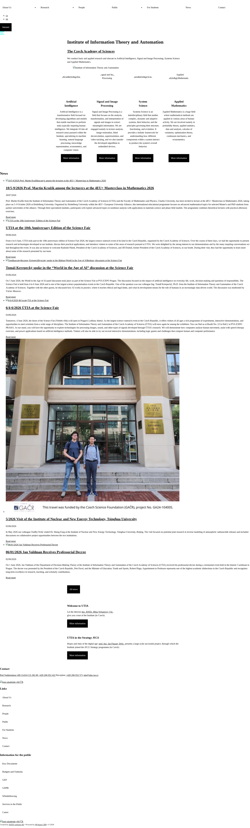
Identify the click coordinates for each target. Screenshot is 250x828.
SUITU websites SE (16, 825)
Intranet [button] (5, 27)
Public (115, 7)
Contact (221, 7)
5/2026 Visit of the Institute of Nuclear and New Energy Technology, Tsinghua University (71, 519)
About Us (6, 7)
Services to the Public (12, 804)
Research (45, 7)
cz (7, 15)
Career (5, 812)
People (82, 7)
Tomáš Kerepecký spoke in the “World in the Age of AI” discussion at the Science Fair (69, 268)
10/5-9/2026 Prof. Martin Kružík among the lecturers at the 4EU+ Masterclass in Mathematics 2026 (80, 188)
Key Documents (9, 763)
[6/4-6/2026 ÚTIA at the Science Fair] (27, 300)
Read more (11, 217)
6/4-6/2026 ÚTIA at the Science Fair (32, 308)
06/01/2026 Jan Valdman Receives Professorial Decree (46, 552)
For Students (153, 7)
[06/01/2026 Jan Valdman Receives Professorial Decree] (32, 544)
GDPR (5, 788)
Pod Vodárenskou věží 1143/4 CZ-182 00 (19, 675)
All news (73, 589)
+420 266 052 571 (74, 675)
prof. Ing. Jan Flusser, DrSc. (111, 644)
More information (71, 158)
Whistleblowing (9, 796)
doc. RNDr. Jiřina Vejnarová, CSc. (97, 612)
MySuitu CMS (41, 825)
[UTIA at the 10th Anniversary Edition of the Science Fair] (33, 220)
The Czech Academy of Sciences (91, 51)
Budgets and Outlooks (12, 772)
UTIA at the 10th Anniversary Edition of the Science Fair (48, 228)
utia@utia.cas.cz (90, 675)
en (7, 19)
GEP (4, 780)
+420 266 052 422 (47, 675)
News (188, 7)
